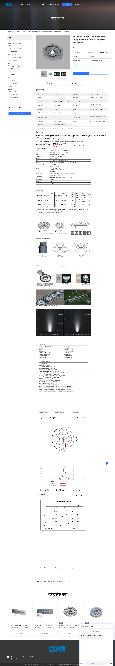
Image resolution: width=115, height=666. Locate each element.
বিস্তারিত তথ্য (48, 83)
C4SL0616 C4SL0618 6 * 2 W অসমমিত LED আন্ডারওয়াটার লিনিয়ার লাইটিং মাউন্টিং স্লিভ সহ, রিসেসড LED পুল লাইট (19, 626)
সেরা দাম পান (81, 73)
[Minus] (111, 626)
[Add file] (81, 663)
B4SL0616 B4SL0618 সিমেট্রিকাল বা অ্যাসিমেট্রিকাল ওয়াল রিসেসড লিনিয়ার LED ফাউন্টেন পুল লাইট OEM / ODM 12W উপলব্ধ (44, 626)
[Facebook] (106, 463)
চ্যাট (67, 4)
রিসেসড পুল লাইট (54, 581)
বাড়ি (22, 4)
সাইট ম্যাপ (23, 664)
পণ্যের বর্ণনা (73, 83)
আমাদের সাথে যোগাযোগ (53, 4)
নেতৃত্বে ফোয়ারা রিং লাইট (44, 581)
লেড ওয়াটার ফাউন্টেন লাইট (64, 581)
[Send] (110, 663)
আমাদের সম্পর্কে (29, 4)
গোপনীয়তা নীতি (29, 664)
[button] (10, 616)
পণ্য (37, 4)
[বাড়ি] (9, 4)
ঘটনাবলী (43, 4)
